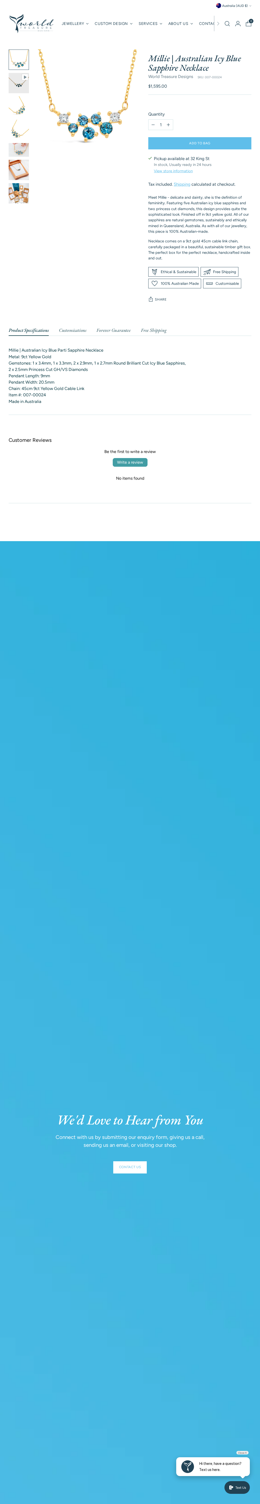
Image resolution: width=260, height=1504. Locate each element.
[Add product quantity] (168, 125)
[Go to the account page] (238, 24)
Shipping (182, 184)
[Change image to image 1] (19, 60)
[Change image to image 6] (19, 170)
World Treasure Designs (170, 76)
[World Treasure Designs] (31, 23)
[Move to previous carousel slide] (235, 524)
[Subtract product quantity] (153, 125)
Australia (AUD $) (235, 6)
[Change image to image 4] (19, 130)
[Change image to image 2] (19, 83)
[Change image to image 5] (19, 150)
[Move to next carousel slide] (247, 523)
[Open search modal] (227, 24)
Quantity (156, 114)
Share (161, 299)
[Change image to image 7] (19, 193)
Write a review (130, 462)
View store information (173, 171)
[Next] (218, 23)
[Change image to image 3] (19, 106)
